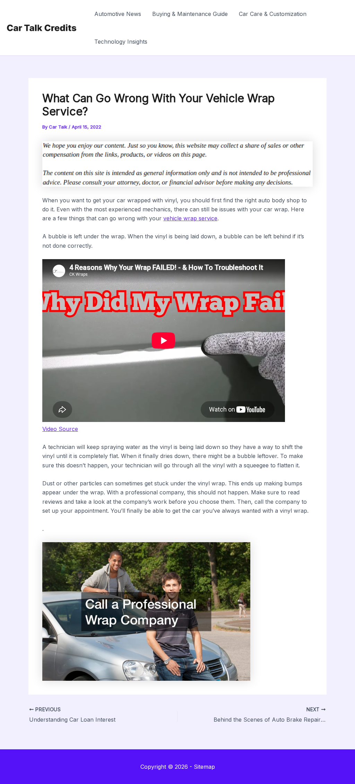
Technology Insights (120, 41)
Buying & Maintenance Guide (190, 13)
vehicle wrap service (190, 218)
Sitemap (204, 766)
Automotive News (117, 13)
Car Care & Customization (272, 13)
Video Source (60, 428)
